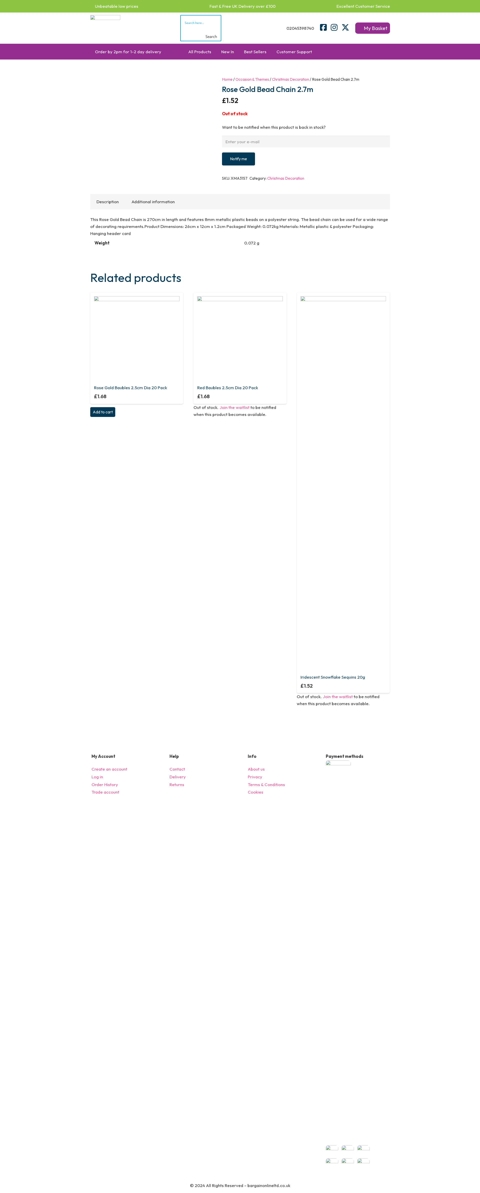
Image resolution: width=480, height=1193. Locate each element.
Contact (177, 769)
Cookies (255, 792)
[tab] (107, 201)
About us (256, 769)
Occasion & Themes (252, 79)
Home (227, 79)
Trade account (105, 792)
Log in (97, 776)
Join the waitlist (235, 407)
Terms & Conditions (266, 784)
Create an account (109, 769)
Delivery (178, 776)
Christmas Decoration (290, 79)
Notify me (238, 158)
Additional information (153, 201)
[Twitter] (345, 27)
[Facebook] (323, 27)
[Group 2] (105, 28)
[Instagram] (334, 27)
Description (107, 201)
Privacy (255, 776)
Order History (105, 784)
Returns (177, 784)
